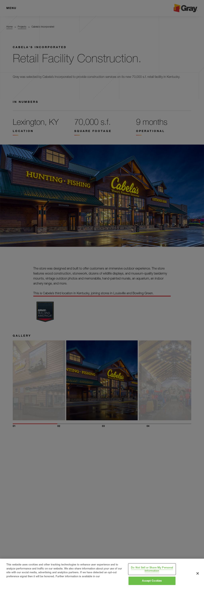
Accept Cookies (152, 580)
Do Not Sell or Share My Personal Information (152, 569)
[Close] (197, 573)
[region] (102, 574)
